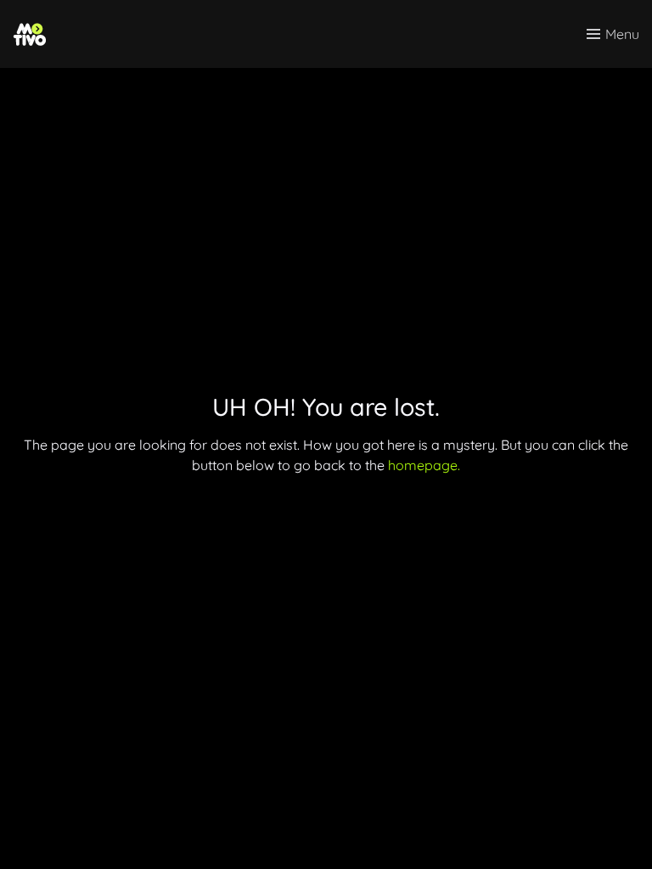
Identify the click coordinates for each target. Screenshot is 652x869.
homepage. (424, 465)
